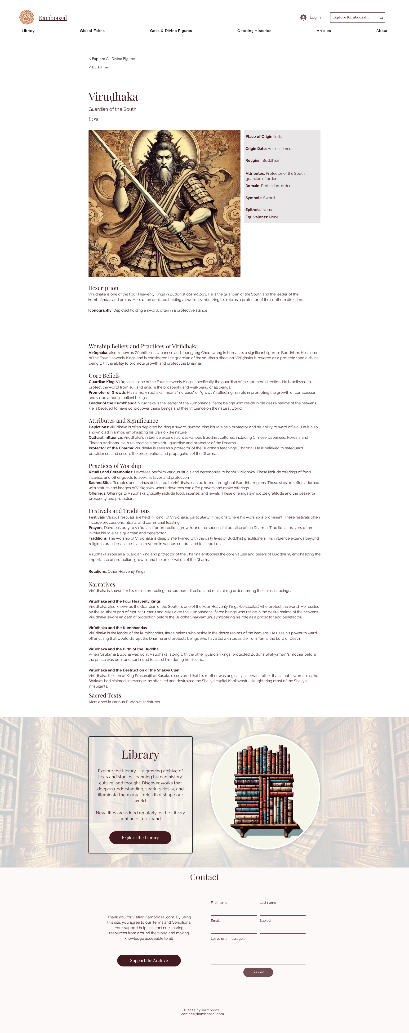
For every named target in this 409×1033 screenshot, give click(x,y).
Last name (268, 902)
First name (219, 902)
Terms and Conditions (171, 922)
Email (215, 920)
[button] (115, 76)
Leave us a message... (228, 938)
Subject (265, 920)
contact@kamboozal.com (202, 1014)
